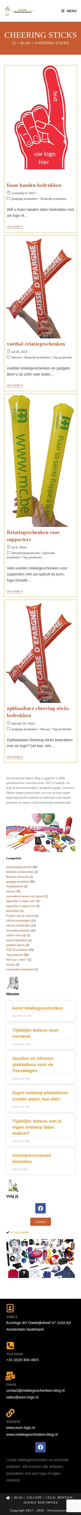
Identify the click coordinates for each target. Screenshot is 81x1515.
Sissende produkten (53, 198)
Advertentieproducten (26, 553)
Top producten (62, 357)
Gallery (34, 1497)
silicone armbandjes (18, 920)
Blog (18, 1497)
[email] (10, 1376)
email (11, 1384)
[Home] (14, 43)
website (13, 1422)
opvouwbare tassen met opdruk (25, 896)
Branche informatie (17, 876)
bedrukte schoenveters (20, 871)
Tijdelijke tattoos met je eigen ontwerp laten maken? (37, 1127)
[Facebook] (40, 1208)
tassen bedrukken (17, 940)
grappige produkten (24, 198)
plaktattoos (13, 910)
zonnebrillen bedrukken (20, 969)
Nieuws (16, 357)
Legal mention (59, 1497)
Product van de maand (19, 915)
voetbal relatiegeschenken (36, 344)
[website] (10, 1413)
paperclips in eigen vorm (21, 901)
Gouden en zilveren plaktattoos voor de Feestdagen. (32, 1064)
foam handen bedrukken (34, 185)
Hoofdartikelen (14, 886)
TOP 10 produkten (17, 949)
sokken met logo (16, 935)
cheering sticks (52, 43)
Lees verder (15, 226)
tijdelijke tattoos (15, 945)
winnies (10, 964)
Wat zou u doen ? (16, 959)
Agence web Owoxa (40, 1502)
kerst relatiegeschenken (37, 1008)
